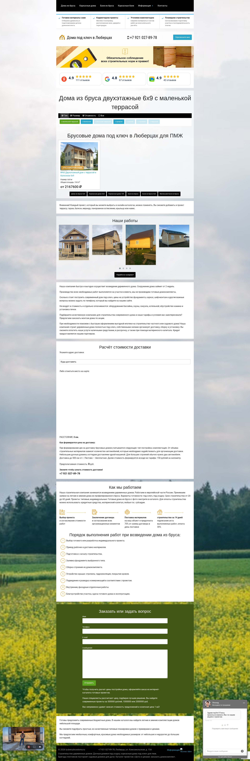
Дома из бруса (68, 5)
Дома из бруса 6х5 (78, 194)
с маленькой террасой (69, 122)
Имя (84, 616)
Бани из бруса (107, 5)
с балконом (86, 122)
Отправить (89, 683)
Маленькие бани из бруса (169, 194)
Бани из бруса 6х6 (149, 194)
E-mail (84, 637)
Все (102, 115)
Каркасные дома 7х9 (116, 194)
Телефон (86, 627)
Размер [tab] (76, 115)
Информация (144, 5)
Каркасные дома (87, 5)
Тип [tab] (66, 115)
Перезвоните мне (182, 37)
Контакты (162, 5)
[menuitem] (68, 5)
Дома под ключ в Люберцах (89, 37)
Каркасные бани (126, 5)
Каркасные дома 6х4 (97, 194)
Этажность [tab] (90, 115)
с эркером (119, 122)
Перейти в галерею (124, 275)
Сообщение (87, 648)
